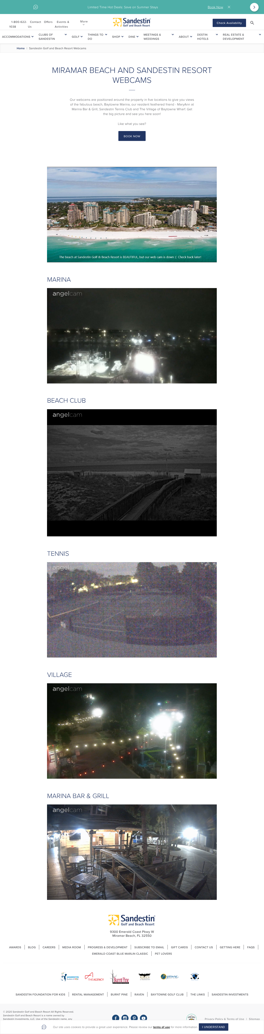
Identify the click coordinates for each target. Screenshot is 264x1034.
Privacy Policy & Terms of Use (224, 1019)
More (84, 21)
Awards (15, 947)
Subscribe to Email (149, 947)
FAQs (251, 947)
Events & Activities (62, 24)
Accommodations (16, 37)
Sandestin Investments (230, 994)
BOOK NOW (132, 136)
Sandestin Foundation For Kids (40, 994)
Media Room (71, 947)
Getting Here (230, 947)
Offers (48, 22)
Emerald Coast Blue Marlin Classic (120, 954)
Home (21, 48)
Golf (76, 37)
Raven (139, 994)
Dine (131, 37)
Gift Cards (179, 947)
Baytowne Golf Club (167, 994)
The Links (197, 994)
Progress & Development (108, 947)
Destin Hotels (203, 37)
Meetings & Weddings (152, 37)
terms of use (161, 1027)
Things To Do (95, 37)
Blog (32, 947)
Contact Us (34, 24)
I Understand (213, 1027)
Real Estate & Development (233, 37)
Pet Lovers (163, 954)
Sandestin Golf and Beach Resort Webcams (57, 48)
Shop (116, 37)
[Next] (254, 7)
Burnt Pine (119, 994)
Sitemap (254, 1019)
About (184, 37)
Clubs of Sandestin (47, 37)
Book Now (215, 7)
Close (230, 7)
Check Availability (229, 23)
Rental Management (88, 994)
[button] (252, 23)
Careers (48, 947)
